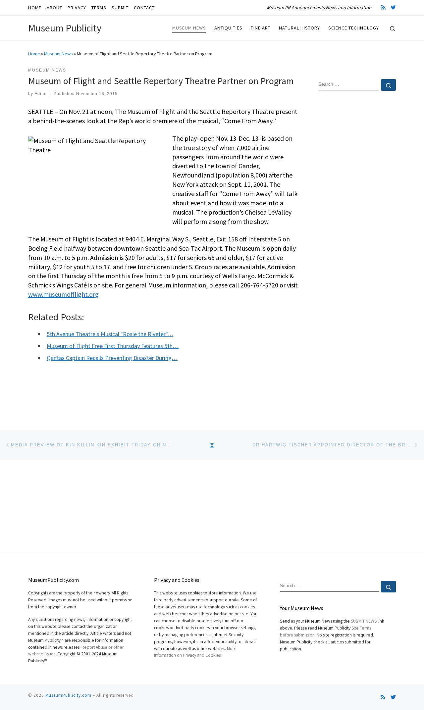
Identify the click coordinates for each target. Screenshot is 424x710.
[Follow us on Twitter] (393, 7)
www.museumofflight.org (63, 294)
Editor (40, 93)
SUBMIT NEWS (364, 621)
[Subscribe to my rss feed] (383, 7)
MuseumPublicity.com (68, 695)
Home (34, 54)
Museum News (58, 54)
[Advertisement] (357, 203)
